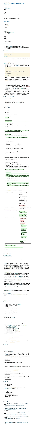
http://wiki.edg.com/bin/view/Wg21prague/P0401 (22, 422)
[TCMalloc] (6, 98)
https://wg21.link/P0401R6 (8, 8)
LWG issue (21, 190)
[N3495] (16, 88)
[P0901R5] (21, 46)
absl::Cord (6, 405)
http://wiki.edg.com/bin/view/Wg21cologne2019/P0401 (21, 403)
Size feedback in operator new (8, 418)
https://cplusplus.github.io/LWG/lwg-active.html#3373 (11, 409)
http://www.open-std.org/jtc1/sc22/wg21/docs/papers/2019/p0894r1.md (21, 416)
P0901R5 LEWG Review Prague (9, 420)
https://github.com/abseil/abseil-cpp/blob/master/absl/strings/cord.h (16, 405)
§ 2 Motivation (17, 65)
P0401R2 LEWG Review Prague (9, 422)
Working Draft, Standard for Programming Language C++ (11, 414)
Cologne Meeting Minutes (8, 403)
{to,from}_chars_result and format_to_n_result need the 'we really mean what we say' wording (15, 408)
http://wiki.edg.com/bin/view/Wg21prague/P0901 (22, 420)
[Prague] (6, 263)
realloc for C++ (6, 416)
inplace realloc (11, 412)
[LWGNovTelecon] (13, 317)
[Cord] (21, 284)
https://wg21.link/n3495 (22, 412)
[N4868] (9, 107)
